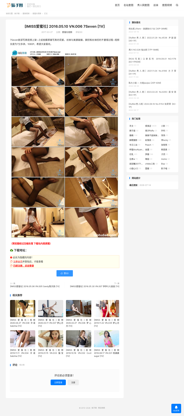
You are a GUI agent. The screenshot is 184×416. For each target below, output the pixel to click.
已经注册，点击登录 (23, 265)
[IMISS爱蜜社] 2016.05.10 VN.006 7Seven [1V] (65, 26)
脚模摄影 (135, 140)
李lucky (166, 140)
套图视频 (167, 5)
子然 (164, 154)
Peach (149, 145)
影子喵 (165, 168)
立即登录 (58, 382)
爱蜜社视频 (36, 13)
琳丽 (148, 159)
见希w (133, 159)
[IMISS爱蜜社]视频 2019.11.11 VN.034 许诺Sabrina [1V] (22, 353)
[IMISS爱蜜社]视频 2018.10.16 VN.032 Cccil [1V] (78, 353)
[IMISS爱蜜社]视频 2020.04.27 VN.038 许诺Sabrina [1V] (22, 323)
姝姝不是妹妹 (152, 135)
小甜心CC (135, 168)
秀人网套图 (143, 5)
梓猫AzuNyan (136, 149)
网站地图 (101, 408)
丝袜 (155, 5)
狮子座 (133, 130)
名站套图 (128, 5)
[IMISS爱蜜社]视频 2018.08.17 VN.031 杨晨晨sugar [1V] (106, 353)
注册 (73, 382)
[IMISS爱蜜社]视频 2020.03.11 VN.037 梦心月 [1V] (50, 323)
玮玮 (164, 135)
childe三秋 (151, 163)
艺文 (132, 126)
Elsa (164, 163)
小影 (165, 126)
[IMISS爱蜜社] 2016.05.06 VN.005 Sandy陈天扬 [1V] (35, 286)
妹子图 (15, 5)
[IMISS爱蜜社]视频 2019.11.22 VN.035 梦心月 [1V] (106, 323)
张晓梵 (165, 145)
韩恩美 (165, 149)
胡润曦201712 (136, 163)
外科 (164, 130)
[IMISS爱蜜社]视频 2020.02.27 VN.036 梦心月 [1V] (78, 323)
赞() (65, 273)
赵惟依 (149, 140)
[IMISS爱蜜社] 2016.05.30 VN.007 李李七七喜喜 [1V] (94, 286)
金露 (148, 149)
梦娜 (149, 154)
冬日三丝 (134, 145)
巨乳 (133, 154)
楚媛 (148, 168)
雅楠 (133, 135)
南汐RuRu (151, 130)
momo (165, 159)
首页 (117, 5)
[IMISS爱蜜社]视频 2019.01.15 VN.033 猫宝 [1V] (50, 353)
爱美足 (150, 126)
